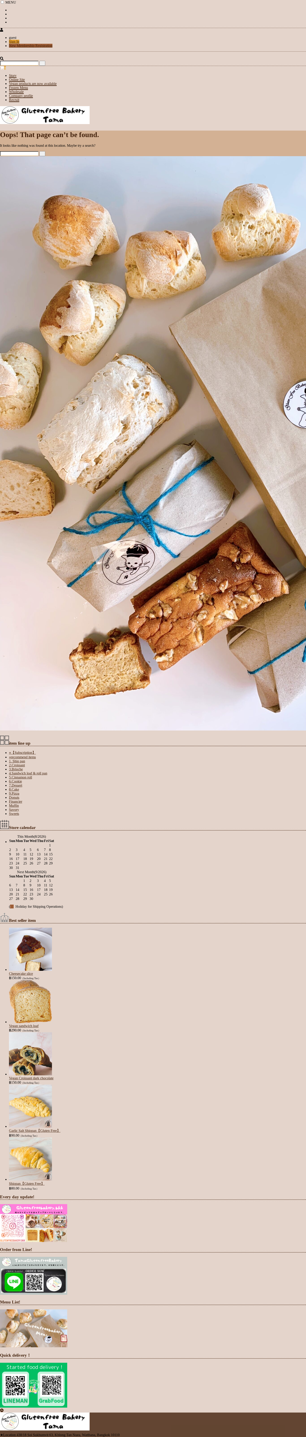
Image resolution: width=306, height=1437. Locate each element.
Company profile (21, 96)
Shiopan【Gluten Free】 (27, 1183)
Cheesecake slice (21, 973)
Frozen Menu (18, 88)
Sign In (14, 42)
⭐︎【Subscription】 (22, 753)
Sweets (14, 814)
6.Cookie (15, 781)
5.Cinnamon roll (20, 777)
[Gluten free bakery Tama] (45, 124)
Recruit (14, 100)
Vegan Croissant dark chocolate (31, 1078)
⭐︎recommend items (22, 757)
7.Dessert (15, 785)
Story (13, 75)
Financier (15, 801)
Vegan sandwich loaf (24, 1026)
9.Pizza (14, 793)
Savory (14, 809)
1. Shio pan (17, 761)
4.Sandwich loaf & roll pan (28, 773)
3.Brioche (16, 769)
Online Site (17, 79)
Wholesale (16, 92)
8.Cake (14, 789)
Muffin (14, 805)
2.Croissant (17, 765)
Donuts (14, 797)
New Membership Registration (30, 46)
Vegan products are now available (33, 83)
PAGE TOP (295, 1389)
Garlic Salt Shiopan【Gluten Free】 (34, 1131)
